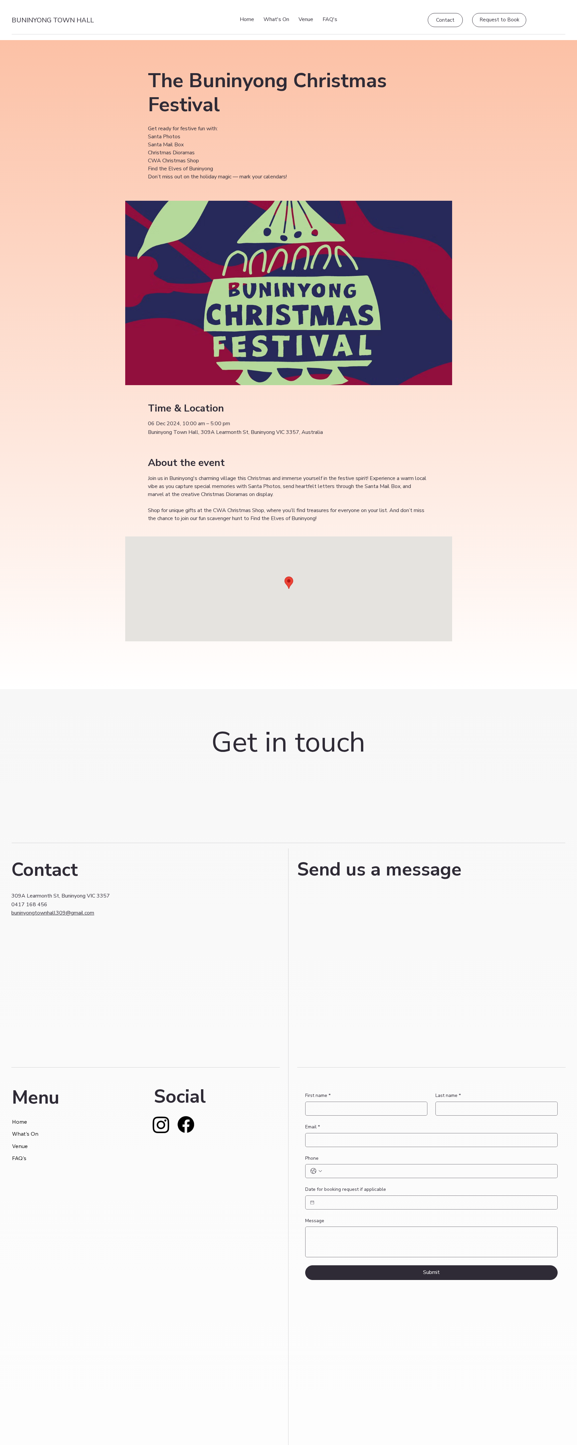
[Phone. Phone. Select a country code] (316, 1171)
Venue (20, 1146)
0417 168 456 (29, 904)
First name (318, 1095)
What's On (25, 1133)
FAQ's (19, 1158)
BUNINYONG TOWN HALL (53, 20)
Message (314, 1221)
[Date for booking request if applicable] (312, 1202)
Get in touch (288, 742)
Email (312, 1127)
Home (19, 1121)
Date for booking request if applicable (345, 1189)
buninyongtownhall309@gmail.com (52, 913)
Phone (312, 1158)
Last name (448, 1095)
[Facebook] (186, 1125)
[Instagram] (161, 1125)
